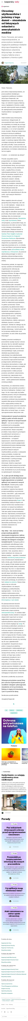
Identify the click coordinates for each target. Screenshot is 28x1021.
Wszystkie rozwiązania (6, 993)
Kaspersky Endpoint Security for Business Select (12, 971)
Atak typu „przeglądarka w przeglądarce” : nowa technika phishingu (10, 763)
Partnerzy (11, 1004)
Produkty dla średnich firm (8, 965)
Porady (15, 824)
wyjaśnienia (6, 6)
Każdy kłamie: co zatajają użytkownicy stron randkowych (13, 777)
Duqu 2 (19, 500)
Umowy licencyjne (6, 1000)
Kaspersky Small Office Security (8, 957)
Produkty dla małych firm (8, 953)
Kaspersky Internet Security (8, 945)
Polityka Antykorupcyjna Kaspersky (18, 999)
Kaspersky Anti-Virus (6, 943)
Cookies (12, 1000)
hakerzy (12, 710)
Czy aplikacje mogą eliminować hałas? (14, 889)
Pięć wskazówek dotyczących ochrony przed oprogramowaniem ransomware (14, 831)
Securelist (3, 1008)
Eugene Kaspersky (9, 62)
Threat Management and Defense (9, 986)
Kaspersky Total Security (7, 947)
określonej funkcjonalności (16, 557)
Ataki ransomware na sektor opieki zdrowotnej (14, 913)
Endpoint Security (5, 988)
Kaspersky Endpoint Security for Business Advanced (13, 974)
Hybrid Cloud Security (6, 991)
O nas (7, 1004)
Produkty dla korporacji (7, 980)
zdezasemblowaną (8, 612)
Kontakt (3, 1004)
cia (6, 710)
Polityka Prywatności (6, 999)
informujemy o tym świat (10, 600)
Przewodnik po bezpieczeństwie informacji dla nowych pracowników (14, 860)
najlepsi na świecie (11, 582)
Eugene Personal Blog (10, 1008)
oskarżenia (19, 710)
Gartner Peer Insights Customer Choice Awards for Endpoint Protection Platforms (12, 236)
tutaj (20, 624)
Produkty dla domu (6, 939)
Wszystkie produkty (6, 950)
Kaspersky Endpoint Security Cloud (9, 959)
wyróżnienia (13, 220)
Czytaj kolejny (6, 771)
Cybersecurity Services (6, 983)
